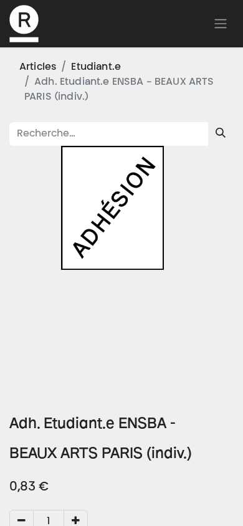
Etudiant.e (96, 67)
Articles (37, 67)
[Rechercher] (220, 134)
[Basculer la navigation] (220, 24)
